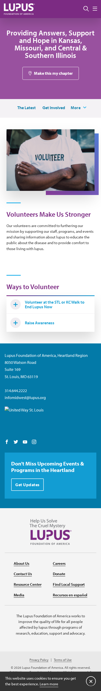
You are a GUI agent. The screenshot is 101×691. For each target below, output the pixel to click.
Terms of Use (63, 660)
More (76, 108)
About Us (21, 563)
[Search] (86, 9)
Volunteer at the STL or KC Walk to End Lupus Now (54, 304)
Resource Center (27, 584)
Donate (59, 573)
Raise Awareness (39, 322)
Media (19, 594)
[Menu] (95, 9)
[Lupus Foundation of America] (19, 8)
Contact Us (23, 573)
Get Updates (27, 484)
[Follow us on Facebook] (7, 442)
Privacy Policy (39, 660)
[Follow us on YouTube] (25, 442)
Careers (59, 563)
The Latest (26, 107)
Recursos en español (70, 594)
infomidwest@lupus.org (25, 397)
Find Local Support (69, 584)
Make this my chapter (53, 73)
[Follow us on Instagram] (34, 442)
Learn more (49, 683)
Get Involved (53, 107)
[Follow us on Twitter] (16, 442)
